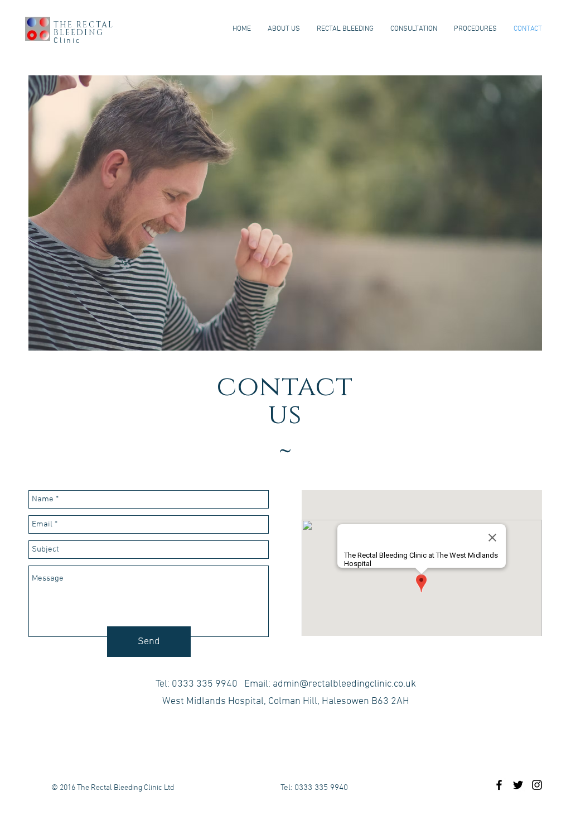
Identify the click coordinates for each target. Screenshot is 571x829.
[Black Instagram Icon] (537, 785)
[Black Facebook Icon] (499, 785)
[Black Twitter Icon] (518, 785)
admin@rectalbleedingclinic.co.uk (344, 684)
